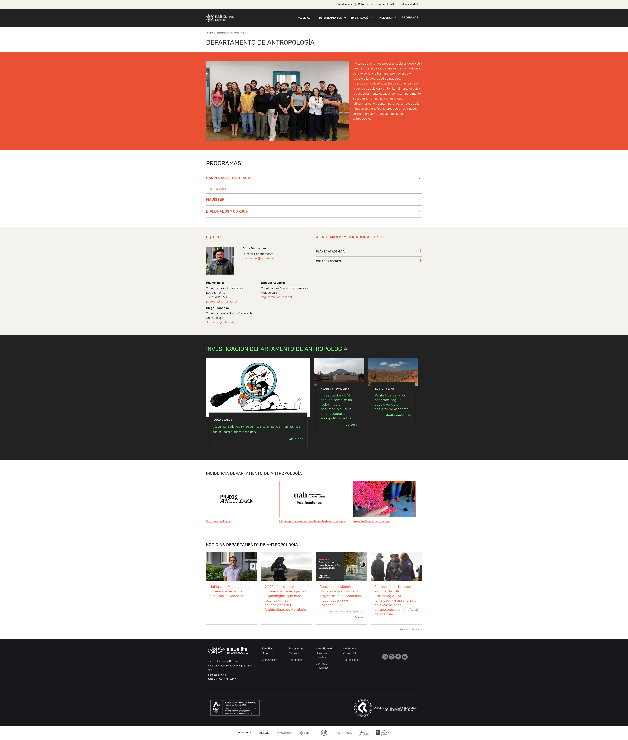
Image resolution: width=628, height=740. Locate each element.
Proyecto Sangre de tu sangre (371, 521)
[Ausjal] (264, 732)
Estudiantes (365, 4)
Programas (410, 17)
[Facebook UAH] (398, 656)
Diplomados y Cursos (227, 211)
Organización (269, 659)
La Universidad (409, 4)
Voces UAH (349, 653)
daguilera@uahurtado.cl (276, 297)
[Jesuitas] (364, 732)
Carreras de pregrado (228, 178)
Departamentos (330, 17)
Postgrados (295, 659)
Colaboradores (328, 261)
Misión (265, 653)
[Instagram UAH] (392, 656)
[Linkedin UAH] (385, 656)
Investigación (360, 17)
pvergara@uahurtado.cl (221, 301)
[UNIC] (304, 732)
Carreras (294, 653)
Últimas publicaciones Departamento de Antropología (312, 521)
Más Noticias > (411, 629)
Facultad (304, 17)
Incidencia (386, 17)
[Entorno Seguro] (324, 732)
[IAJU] (284, 732)
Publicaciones (351, 659)
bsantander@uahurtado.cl (260, 258)
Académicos (344, 4)
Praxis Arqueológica (218, 521)
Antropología (218, 188)
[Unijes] (384, 732)
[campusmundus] (344, 732)
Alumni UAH (386, 4)
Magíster (215, 199)
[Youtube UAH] (405, 656)
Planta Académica (330, 251)
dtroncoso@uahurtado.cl (222, 322)
